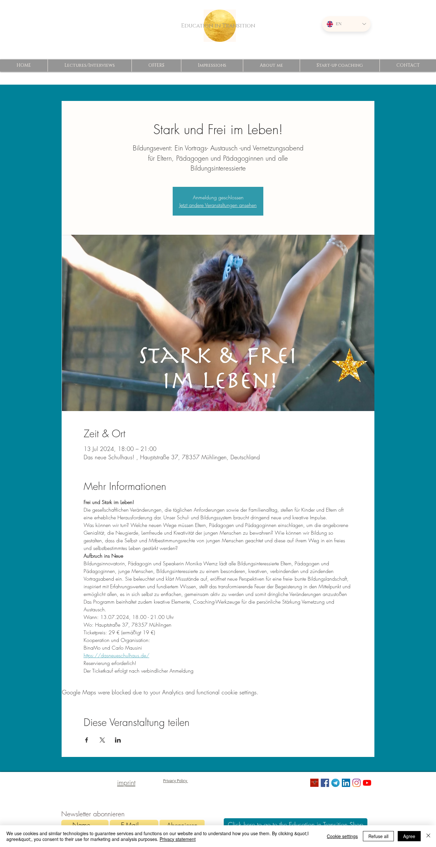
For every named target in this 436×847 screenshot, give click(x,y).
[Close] (428, 836)
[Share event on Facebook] (87, 740)
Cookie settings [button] (342, 836)
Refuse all (378, 836)
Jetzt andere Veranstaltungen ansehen (218, 205)
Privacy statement (178, 839)
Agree (409, 836)
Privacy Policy (175, 780)
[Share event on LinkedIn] (118, 740)
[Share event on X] (102, 740)
